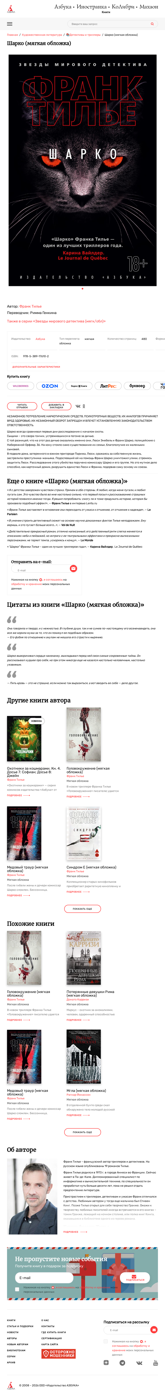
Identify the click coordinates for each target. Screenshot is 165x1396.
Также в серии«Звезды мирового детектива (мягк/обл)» (56, 321)
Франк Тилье (30, 306)
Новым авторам (17, 1344)
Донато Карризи (78, 999)
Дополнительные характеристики (36, 367)
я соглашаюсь (53, 579)
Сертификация (51, 1338)
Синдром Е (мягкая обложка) (91, 867)
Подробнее (14, 795)
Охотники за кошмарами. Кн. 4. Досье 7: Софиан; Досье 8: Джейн (34, 772)
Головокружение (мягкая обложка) (88, 770)
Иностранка (91, 7)
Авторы (12, 1338)
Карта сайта (49, 1344)
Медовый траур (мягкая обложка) (27, 869)
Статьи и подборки (20, 1326)
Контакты (48, 1326)
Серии (11, 1356)
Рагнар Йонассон (79, 1094)
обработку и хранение (26, 584)
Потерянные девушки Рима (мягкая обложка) (90, 993)
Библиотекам (16, 1350)
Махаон (148, 7)
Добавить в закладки (56, 406)
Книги (106, 12)
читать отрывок (22, 406)
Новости (13, 1332)
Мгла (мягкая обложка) (86, 1090)
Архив (11, 1362)
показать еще (82, 909)
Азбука (62, 7)
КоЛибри (122, 7)
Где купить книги (53, 1332)
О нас (45, 1320)
